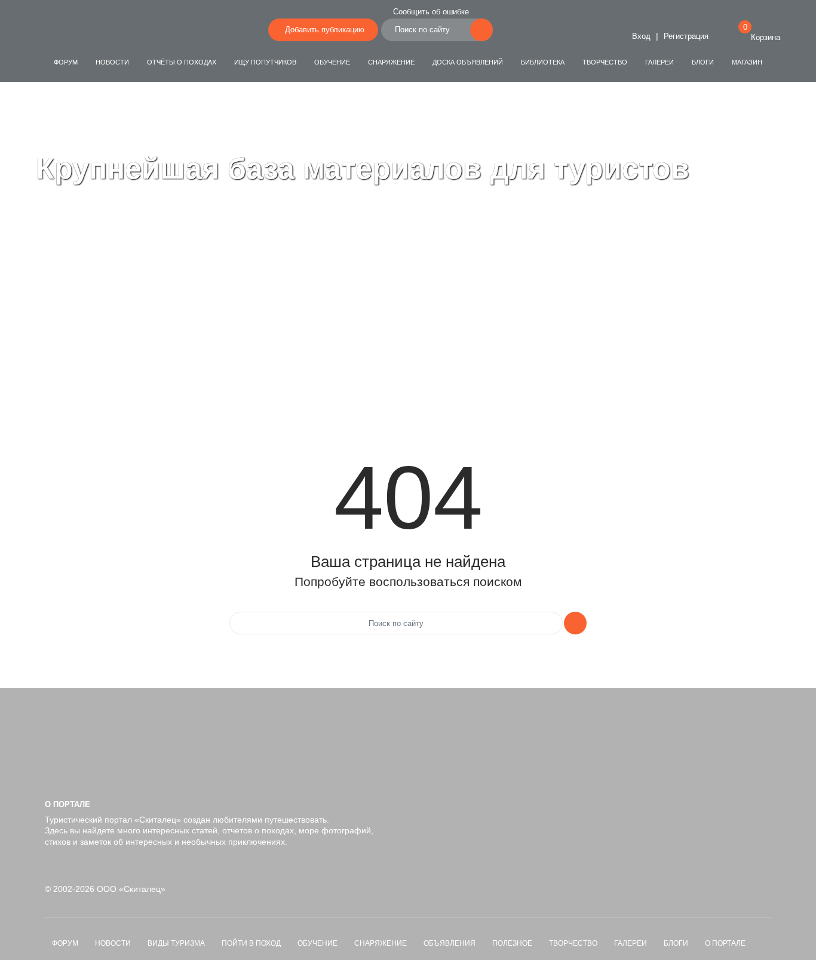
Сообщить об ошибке (431, 12)
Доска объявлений (467, 62)
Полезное (512, 943)
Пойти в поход (251, 943)
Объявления (450, 943)
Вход (640, 36)
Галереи (659, 62)
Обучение (332, 62)
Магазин (747, 62)
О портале (725, 943)
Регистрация (686, 36)
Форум (66, 62)
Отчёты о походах (181, 62)
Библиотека (543, 62)
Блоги (703, 62)
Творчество (604, 62)
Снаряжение (391, 62)
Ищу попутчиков (265, 62)
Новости (112, 62)
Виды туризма (176, 943)
